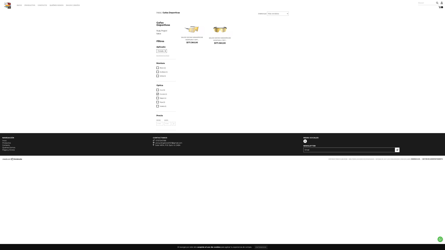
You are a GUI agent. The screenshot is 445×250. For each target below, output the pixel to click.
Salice (158, 34)
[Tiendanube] (12, 160)
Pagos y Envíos (73, 5)
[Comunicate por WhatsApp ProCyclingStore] (440, 239)
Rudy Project (161, 31)
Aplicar (173, 123)
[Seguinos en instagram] (305, 141)
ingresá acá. (415, 159)
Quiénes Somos (56, 5)
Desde (158, 120)
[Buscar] (437, 3)
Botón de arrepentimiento (433, 159)
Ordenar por (262, 13)
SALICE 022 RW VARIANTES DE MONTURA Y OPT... (192, 38)
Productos (30, 5)
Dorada (161, 51)
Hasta (166, 120)
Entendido (261, 247)
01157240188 (161, 141)
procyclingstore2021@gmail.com (169, 143)
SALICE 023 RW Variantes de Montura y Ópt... (220, 39)
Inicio (19, 5)
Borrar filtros (162, 55)
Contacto (42, 5)
